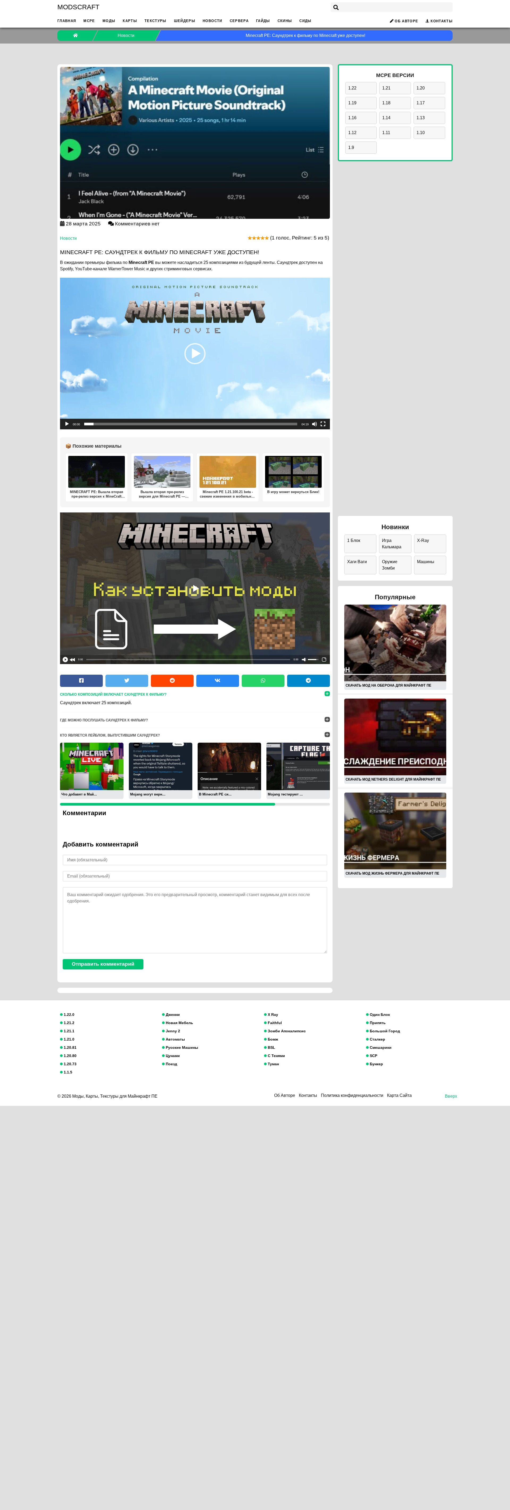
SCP (373, 1056)
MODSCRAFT (78, 7)
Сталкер (377, 1039)
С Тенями (276, 1056)
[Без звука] (314, 424)
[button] (195, 353)
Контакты (442, 21)
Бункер (376, 1064)
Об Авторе (406, 21)
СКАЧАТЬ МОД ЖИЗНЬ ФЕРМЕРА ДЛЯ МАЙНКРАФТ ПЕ (392, 873)
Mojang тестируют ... (285, 794)
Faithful (274, 1023)
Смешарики (380, 1047)
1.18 (386, 103)
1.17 (420, 103)
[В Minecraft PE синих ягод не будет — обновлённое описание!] (229, 766)
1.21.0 (68, 1039)
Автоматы (175, 1039)
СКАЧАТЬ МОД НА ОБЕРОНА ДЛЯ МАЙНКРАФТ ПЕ (388, 685)
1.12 (352, 132)
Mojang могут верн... (147, 794)
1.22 (352, 88)
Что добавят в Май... (79, 794)
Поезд (171, 1064)
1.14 (386, 118)
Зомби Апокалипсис (286, 1031)
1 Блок (353, 540)
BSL (271, 1047)
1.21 (386, 88)
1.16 (352, 118)
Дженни (172, 1014)
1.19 (352, 103)
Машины (425, 561)
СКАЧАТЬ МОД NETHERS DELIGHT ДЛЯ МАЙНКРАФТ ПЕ (393, 779)
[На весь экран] (323, 424)
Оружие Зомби (389, 564)
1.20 (420, 88)
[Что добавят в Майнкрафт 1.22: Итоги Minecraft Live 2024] (92, 766)
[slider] (190, 424)
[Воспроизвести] (67, 424)
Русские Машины (181, 1047)
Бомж (272, 1039)
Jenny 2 (172, 1031)
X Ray (272, 1014)
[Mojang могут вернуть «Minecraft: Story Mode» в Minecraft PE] (160, 766)
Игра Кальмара (391, 543)
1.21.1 (68, 1031)
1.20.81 (69, 1047)
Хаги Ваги (357, 561)
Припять (377, 1023)
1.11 (386, 132)
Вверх (451, 1096)
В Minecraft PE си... (215, 794)
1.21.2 (68, 1023)
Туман (273, 1064)
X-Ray (423, 540)
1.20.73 (69, 1064)
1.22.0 (68, 1014)
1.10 (420, 132)
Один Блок (379, 1014)
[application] (195, 353)
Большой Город (384, 1031)
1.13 (420, 118)
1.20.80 (69, 1056)
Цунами (172, 1056)
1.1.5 (67, 1072)
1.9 (351, 147)
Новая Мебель (179, 1023)
